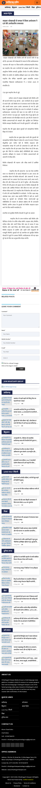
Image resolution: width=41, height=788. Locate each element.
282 (22, 454)
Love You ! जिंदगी (24, 7)
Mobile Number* (6, 339)
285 (22, 641)
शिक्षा (33, 7)
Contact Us (25, 786)
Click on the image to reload (9, 366)
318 (22, 663)
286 (22, 613)
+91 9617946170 (9, 736)
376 (22, 466)
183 (22, 505)
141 (22, 534)
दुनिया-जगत (5, 717)
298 (22, 483)
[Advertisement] (20, 261)
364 (21, 571)
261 (21, 562)
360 (22, 652)
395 (22, 624)
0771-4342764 (13, 763)
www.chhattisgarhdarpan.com (17, 769)
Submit (21, 369)
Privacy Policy (17, 783)
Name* (3, 330)
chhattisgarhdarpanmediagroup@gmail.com (21, 739)
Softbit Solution (28, 779)
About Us (8, 783)
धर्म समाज (25, 702)
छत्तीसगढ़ (8, 7)
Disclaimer (17, 786)
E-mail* (3, 348)
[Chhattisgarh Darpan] (10, 2)
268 (22, 426)
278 (22, 415)
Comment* (4, 311)
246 (22, 545)
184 (22, 404)
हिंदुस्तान (14, 7)
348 (22, 443)
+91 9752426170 (23, 763)
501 (22, 584)
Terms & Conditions (30, 783)
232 (22, 494)
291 (22, 602)
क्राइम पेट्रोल (25, 706)
